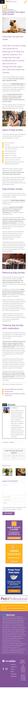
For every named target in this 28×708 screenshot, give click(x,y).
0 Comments (11, 442)
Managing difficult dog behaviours (14, 389)
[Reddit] (11, 455)
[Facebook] (5, 455)
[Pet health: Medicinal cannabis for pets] (7, 469)
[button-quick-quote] (14, 607)
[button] (3, 472)
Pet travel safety (9, 391)
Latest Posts (12, 404)
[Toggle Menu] (2, 2)
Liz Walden (14, 408)
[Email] (14, 457)
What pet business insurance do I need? (23, 677)
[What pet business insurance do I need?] (21, 469)
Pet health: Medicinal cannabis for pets (23, 668)
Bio (5, 404)
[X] (8, 455)
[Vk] (22, 455)
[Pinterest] (19, 455)
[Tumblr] (16, 455)
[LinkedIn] (14, 455)
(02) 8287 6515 (7, 661)
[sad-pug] (14, 25)
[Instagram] (6, 669)
